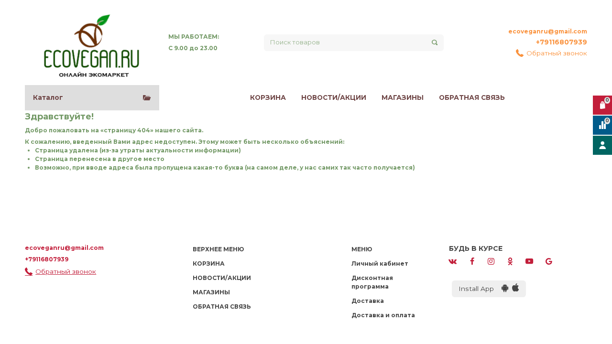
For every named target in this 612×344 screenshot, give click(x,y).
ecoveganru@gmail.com (547, 31)
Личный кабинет (379, 263)
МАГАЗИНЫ (403, 97)
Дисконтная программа (372, 282)
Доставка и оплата (383, 315)
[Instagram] (491, 260)
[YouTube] (529, 260)
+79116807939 (561, 42)
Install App (480, 288)
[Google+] (549, 260)
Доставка (367, 300)
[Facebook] (472, 260)
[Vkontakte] (453, 260)
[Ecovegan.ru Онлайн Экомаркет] (91, 42)
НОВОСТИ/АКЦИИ (333, 97)
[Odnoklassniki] (510, 260)
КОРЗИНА (268, 97)
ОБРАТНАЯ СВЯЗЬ (472, 97)
